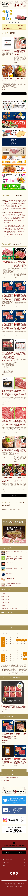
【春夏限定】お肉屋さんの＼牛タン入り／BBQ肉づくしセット (7, 263)
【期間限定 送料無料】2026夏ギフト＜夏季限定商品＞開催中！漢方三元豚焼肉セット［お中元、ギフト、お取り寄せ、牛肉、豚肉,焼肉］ (7, 326)
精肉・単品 (20, 25)
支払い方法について (11, 883)
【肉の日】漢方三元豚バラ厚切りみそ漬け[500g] (7, 79)
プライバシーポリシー (9, 886)
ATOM (10, 887)
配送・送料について (19, 883)
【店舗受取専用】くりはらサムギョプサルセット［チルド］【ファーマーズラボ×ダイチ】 (7, 479)
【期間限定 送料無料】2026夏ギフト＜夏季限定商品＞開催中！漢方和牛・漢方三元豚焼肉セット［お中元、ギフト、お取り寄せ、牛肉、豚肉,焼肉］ (20, 297)
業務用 (20, 28)
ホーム (5, 883)
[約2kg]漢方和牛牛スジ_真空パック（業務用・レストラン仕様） (20, 735)
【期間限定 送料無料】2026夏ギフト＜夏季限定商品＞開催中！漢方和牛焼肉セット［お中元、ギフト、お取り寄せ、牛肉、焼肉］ (7, 297)
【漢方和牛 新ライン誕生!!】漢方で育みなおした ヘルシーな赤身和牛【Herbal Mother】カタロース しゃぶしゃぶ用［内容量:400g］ (20, 423)
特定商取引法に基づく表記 (17, 884)
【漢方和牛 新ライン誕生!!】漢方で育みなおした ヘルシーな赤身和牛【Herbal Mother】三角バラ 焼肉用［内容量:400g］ (8, 423)
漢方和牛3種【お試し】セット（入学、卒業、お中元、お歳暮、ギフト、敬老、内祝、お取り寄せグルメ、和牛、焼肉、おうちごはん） (20, 264)
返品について (8, 884)
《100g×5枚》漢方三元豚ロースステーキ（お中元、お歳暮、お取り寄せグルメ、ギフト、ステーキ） (20, 354)
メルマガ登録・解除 (18, 886)
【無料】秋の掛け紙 (6, 50)
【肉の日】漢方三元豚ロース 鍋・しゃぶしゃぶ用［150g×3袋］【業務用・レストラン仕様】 (20, 52)
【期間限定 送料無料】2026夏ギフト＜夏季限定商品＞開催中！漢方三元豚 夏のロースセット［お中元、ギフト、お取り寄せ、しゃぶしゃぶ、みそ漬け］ (20, 326)
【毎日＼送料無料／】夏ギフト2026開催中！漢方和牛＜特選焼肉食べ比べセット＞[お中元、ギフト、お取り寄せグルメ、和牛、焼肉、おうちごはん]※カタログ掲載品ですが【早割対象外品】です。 (8, 357)
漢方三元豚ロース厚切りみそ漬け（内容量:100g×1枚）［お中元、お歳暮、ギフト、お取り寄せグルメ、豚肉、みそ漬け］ (7, 761)
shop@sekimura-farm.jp (17, 887)
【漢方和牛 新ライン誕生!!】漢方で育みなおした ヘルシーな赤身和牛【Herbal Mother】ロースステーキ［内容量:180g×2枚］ (20, 393)
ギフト (7, 25)
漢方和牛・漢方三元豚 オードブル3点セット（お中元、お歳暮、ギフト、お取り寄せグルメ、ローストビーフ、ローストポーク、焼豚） (8, 393)
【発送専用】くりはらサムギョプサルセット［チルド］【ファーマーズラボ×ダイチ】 (20, 479)
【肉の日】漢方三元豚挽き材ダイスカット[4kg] (19, 79)
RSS (8, 887)
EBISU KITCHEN (8, 28)
